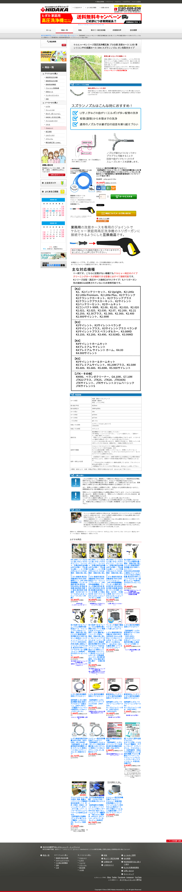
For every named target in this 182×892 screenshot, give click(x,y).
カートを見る (137, 1)
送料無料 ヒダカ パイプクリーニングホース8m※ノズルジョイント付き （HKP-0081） (132, 701)
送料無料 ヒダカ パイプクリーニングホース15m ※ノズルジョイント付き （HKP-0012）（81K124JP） (114, 702)
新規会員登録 (100, 1)
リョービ (82, 863)
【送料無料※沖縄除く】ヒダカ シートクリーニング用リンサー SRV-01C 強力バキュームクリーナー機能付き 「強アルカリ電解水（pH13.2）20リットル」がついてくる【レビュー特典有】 (96, 809)
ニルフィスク (50, 135)
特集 (105, 855)
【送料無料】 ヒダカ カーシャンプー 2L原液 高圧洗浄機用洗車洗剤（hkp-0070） (114, 743)
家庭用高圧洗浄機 (52, 77)
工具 (57, 868)
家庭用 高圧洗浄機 (62, 858)
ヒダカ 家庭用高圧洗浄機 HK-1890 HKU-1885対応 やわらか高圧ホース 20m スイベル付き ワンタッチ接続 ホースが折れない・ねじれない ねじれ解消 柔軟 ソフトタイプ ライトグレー (114, 636)
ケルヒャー (74, 35)
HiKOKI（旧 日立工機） (53, 117)
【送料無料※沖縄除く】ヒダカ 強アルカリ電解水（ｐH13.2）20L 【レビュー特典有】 (80, 811)
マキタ (48, 124)
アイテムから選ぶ (62, 855)
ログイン (118, 1)
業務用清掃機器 (51, 84)
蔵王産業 (49, 131)
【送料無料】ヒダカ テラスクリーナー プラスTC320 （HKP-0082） (96, 700)
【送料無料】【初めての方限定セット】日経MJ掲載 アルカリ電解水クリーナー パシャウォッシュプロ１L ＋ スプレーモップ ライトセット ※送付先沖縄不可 (132, 751)
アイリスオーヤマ (52, 121)
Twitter (114, 877)
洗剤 (47, 99)
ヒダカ (48, 106)
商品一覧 (66, 35)
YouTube (138, 877)
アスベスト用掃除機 (52, 88)
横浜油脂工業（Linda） (53, 142)
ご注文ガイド (109, 865)
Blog (109, 877)
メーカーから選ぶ (85, 855)
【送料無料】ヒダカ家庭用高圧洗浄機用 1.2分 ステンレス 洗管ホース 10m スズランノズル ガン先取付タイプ (79, 746)
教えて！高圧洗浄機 (111, 858)
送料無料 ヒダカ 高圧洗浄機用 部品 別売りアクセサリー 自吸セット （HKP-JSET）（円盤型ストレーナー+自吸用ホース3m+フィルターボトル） (79, 702)
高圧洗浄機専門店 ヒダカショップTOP (52, 35)
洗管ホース (49, 92)
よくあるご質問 (130, 855)
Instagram (130, 877)
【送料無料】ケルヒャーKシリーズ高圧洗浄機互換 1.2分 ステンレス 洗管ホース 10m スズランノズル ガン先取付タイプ (96, 745)
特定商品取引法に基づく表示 (132, 863)
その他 (81, 870)
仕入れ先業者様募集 (131, 867)
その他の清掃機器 (62, 863)
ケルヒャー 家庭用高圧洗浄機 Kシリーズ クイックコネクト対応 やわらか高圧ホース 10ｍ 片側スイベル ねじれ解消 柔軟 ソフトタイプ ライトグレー (114, 805)
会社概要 (127, 858)
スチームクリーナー (62, 860)
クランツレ (49, 139)
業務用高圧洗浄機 (52, 81)
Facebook (121, 877)
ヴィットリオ (50, 110)
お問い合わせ (129, 871)
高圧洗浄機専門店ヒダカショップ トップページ (61, 847)
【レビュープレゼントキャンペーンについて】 (91, 24)
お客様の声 (108, 862)
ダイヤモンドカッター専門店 (131, 880)
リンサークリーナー (52, 95)
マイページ (110, 1)
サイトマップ (129, 874)
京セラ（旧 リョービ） (53, 114)
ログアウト (127, 1)
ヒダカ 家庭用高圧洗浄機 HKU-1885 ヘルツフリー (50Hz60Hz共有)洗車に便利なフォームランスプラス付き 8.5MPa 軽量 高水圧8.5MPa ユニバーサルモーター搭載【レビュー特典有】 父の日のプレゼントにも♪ (132, 572)
